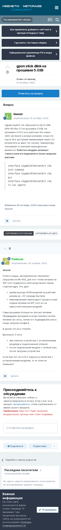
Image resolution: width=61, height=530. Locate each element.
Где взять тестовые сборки (30, 42)
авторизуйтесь (21, 404)
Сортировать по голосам (18, 233)
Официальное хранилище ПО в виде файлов (30, 54)
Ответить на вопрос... (22, 427)
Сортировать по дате (46, 233)
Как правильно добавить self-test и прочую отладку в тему (30, 31)
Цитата (16, 220)
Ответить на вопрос (30, 93)
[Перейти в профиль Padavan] (6, 261)
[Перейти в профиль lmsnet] (8, 116)
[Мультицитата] (7, 221)
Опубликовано (31, 118)
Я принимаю (49, 509)
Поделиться (16, 446)
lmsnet (31, 79)
